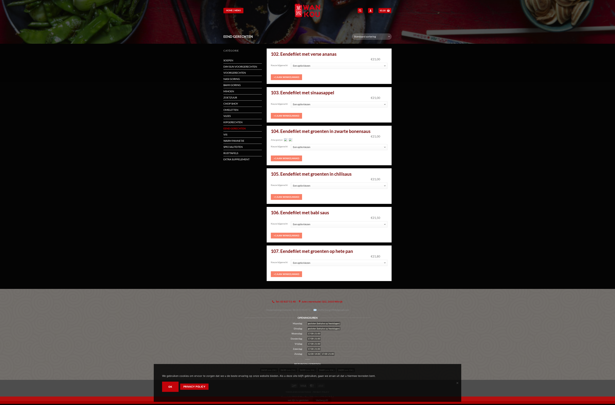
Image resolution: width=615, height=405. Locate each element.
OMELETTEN (230, 109)
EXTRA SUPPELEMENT (236, 159)
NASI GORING (231, 78)
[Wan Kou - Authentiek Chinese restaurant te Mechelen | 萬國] (307, 10)
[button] (384, 10)
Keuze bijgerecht (279, 65)
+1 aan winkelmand (286, 77)
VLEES (227, 115)
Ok (170, 386)
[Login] (370, 10)
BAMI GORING (232, 84)
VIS (225, 134)
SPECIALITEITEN (233, 146)
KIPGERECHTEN (232, 122)
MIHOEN (228, 91)
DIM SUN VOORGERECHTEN (240, 66)
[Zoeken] (360, 10)
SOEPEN (228, 60)
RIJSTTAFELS (230, 153)
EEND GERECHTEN (234, 128)
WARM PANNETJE (233, 140)
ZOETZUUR (230, 97)
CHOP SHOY (230, 103)
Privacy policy (194, 386)
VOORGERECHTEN (234, 72)
